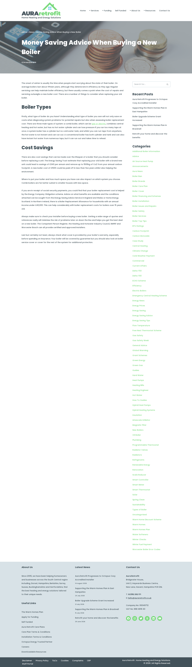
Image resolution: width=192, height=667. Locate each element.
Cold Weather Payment (143, 256)
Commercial (138, 261)
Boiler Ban (137, 176)
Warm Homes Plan (141, 529)
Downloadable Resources (34, 652)
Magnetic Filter (139, 425)
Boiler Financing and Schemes (146, 196)
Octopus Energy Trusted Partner (37, 642)
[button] (89, 10)
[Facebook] (128, 618)
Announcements (140, 166)
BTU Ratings (138, 226)
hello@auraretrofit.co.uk (139, 598)
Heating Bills (138, 385)
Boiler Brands (138, 181)
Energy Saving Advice (142, 315)
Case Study (137, 241)
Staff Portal (27, 664)
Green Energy (138, 360)
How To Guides (139, 400)
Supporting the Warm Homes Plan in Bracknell (97, 609)
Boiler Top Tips (139, 221)
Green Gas (137, 365)
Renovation (137, 469)
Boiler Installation (140, 201)
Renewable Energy (141, 465)
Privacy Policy (42, 660)
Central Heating (140, 246)
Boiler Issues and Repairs (144, 206)
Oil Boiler (136, 435)
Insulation (137, 415)
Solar (134, 494)
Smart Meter (138, 484)
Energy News (138, 300)
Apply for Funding (30, 617)
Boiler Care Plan (140, 186)
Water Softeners (140, 534)
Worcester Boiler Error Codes (146, 549)
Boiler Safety (138, 211)
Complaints (77, 660)
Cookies (65, 660)
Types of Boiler (139, 509)
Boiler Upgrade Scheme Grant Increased (94, 600)
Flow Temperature (141, 325)
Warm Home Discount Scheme (146, 519)
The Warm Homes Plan (32, 612)
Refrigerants (138, 460)
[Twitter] (141, 618)
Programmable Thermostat (145, 445)
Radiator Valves (140, 450)
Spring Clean (138, 499)
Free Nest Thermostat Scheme (146, 330)
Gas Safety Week (140, 340)
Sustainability (138, 504)
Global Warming (140, 350)
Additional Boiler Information (146, 151)
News (31, 32)
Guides (135, 370)
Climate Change (140, 251)
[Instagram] (134, 618)
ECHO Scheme (139, 280)
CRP (89, 660)
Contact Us (164, 10)
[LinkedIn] (153, 618)
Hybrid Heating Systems (143, 410)
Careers (25, 647)
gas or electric (99, 123)
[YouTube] (159, 618)
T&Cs (54, 660)
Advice (135, 156)
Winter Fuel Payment (142, 544)
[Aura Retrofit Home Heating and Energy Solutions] (41, 10)
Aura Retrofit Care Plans (33, 627)
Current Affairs (139, 265)
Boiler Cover (138, 191)
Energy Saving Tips (141, 320)
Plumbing (136, 440)
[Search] (167, 84)
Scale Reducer (139, 474)
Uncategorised (139, 514)
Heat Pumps (138, 380)
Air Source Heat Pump (142, 161)
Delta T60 (137, 275)
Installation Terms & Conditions (37, 637)
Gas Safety (137, 335)
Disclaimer (27, 660)
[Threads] (147, 618)
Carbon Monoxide (140, 236)
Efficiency (136, 285)
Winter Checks (139, 539)
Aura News (137, 171)
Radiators (137, 455)
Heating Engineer (140, 390)
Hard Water (138, 375)
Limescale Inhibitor (141, 420)
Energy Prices (138, 305)
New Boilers (137, 430)
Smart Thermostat (141, 489)
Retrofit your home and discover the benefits (96, 618)
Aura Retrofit (128, 660)
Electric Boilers (139, 290)
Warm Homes (138, 524)
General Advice (139, 345)
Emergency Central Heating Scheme (149, 295)
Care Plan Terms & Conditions (36, 632)
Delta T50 (137, 270)
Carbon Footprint (140, 231)
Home (83, 10)
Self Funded (120, 10)
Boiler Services (139, 216)
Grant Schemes (139, 355)
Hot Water (137, 395)
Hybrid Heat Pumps (141, 405)
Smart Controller (140, 479)
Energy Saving (139, 310)
